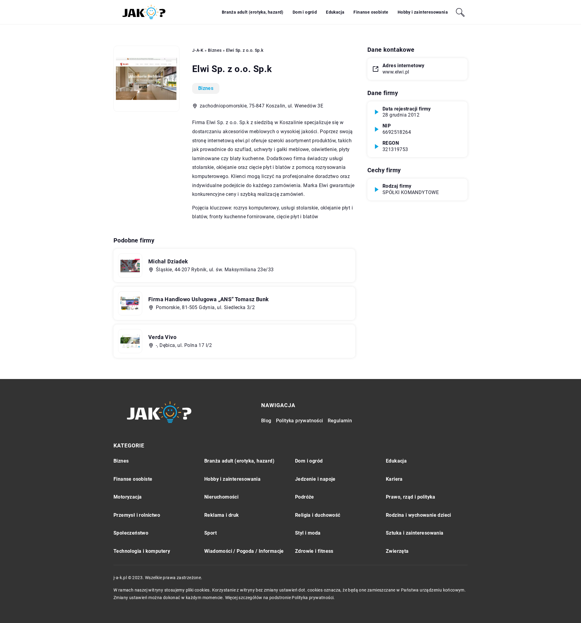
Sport (210, 533)
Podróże (304, 497)
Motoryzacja (127, 497)
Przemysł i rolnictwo (136, 515)
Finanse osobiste (370, 12)
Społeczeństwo (130, 533)
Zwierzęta (397, 551)
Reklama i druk (221, 515)
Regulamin (340, 421)
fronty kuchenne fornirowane (241, 216)
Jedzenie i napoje (315, 479)
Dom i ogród (305, 12)
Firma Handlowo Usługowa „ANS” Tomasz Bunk (208, 299)
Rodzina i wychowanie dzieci (418, 515)
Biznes (205, 88)
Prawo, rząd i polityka (410, 497)
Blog (266, 421)
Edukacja (335, 12)
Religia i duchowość (317, 515)
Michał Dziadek (168, 261)
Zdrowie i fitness (314, 551)
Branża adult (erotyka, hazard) (253, 12)
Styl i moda (307, 533)
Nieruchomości (221, 497)
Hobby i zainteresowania (423, 12)
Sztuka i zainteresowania (415, 533)
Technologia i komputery (141, 551)
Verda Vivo (162, 337)
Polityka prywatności (299, 421)
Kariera (394, 479)
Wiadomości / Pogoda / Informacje (244, 551)
